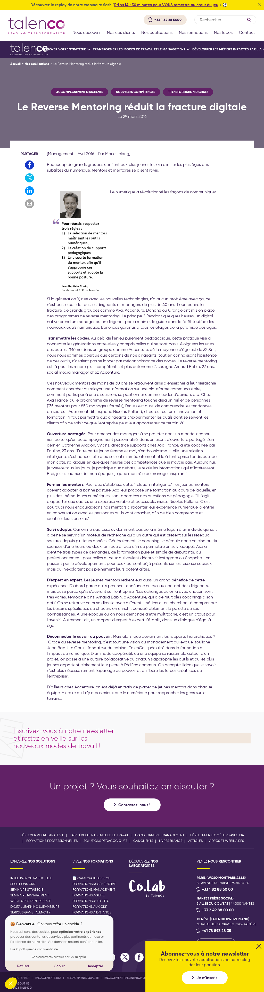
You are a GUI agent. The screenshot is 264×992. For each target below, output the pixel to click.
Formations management (93, 889)
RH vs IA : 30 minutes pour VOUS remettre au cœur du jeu (166, 4)
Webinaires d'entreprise (30, 901)
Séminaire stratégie (26, 889)
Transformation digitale (188, 92)
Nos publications (37, 64)
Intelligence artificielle (31, 878)
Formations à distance (91, 912)
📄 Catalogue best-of (91, 878)
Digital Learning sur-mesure (34, 907)
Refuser (23, 966)
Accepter (95, 966)
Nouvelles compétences (135, 92)
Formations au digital (91, 901)
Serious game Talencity (30, 912)
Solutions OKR (22, 884)
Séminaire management (29, 895)
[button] (11, 983)
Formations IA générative (94, 884)
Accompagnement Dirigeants (79, 92)
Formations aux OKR (89, 907)
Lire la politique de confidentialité (34, 949)
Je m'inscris (206, 977)
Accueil (15, 64)
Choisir (59, 966)
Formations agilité (88, 895)
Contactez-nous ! (134, 804)
